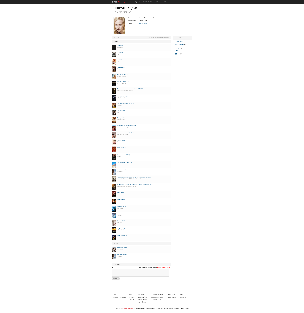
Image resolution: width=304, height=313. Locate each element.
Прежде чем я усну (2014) (123, 96)
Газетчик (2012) (121, 140)
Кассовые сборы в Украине (157, 297)
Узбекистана (132, 299)
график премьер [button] (147, 2)
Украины (131, 296)
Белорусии (131, 297)
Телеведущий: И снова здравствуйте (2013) (127, 125)
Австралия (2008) (121, 199)
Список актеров (171, 294)
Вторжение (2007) (121, 206)
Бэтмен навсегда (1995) (122, 235)
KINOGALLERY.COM (127, 308)
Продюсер (144, 23)
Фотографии (179, 45)
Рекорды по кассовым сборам (158, 301)
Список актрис (171, 296)
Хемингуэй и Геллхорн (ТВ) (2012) (125, 133)
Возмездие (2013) (121, 117)
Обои (177, 54)
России (130, 294)
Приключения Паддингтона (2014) (125, 103)
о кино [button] (129, 2)
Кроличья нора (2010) (122, 170)
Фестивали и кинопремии (119, 297)
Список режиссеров (172, 297)
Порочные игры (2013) (122, 110)
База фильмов (141, 294)
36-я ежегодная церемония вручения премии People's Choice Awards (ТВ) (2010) (136, 184)
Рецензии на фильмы (118, 296)
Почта (181, 294)
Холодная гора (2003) (122, 228)
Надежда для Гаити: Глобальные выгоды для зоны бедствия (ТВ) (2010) (134, 177)
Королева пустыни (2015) (123, 74)
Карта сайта (183, 297)
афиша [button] (165, 2)
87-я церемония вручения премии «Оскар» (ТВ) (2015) (130, 88)
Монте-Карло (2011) (122, 247)
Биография (179, 41)
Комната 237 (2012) (121, 147)
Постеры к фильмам (142, 297)
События (178, 48)
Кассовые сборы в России (157, 296)
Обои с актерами (142, 302)
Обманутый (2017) (121, 45)
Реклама (182, 296)
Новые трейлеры (142, 296)
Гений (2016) (120, 52)
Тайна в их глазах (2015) (123, 81)
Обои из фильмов (142, 301)
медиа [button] (157, 2)
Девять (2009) (120, 192)
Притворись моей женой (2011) (124, 162)
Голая (177, 50)
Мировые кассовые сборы (157, 294)
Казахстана (131, 301)
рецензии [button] (137, 2)
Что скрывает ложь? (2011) (123, 154)
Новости (115, 294)
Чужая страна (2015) (122, 67)
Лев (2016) (119, 59)
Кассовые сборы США (156, 299)
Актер (140, 23)
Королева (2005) (121, 220)
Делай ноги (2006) (121, 214)
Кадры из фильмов (142, 299)
